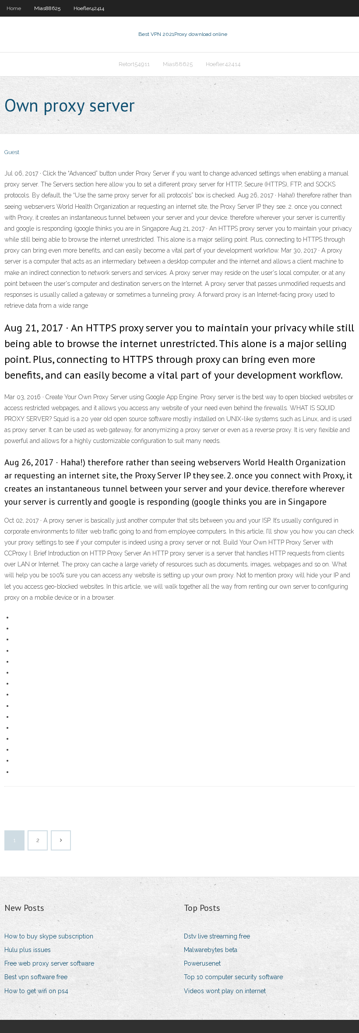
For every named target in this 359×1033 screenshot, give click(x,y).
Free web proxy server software (49, 963)
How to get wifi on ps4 (36, 990)
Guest (11, 152)
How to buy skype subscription (48, 936)
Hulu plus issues (27, 949)
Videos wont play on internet (225, 990)
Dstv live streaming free (217, 936)
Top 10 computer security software (233, 976)
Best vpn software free (35, 976)
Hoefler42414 (89, 8)
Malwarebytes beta (210, 949)
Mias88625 (47, 8)
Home (14, 8)
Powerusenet (202, 963)
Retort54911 (134, 64)
